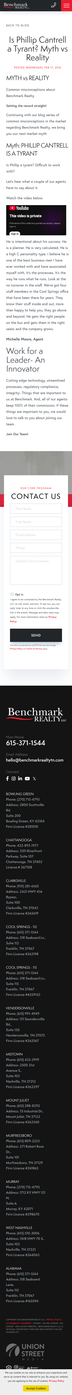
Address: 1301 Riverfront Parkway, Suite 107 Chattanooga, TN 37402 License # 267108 (24, 859)
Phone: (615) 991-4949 (22, 1013)
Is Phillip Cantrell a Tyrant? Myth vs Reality (37, 48)
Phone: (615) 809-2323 (23, 1141)
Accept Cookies (36, 1388)
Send (36, 635)
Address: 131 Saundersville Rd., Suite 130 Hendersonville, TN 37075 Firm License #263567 (25, 1030)
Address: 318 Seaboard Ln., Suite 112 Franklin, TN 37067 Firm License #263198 (26, 945)
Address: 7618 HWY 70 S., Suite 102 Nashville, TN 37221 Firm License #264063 (25, 1246)
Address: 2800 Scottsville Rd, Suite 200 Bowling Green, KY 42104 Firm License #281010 (25, 816)
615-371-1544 (25, 742)
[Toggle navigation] (66, 5)
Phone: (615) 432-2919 (22, 1059)
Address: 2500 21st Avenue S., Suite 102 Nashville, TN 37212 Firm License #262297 (22, 1076)
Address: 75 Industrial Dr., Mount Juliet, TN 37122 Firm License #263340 (25, 1116)
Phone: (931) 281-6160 (22, 886)
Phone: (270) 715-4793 (23, 799)
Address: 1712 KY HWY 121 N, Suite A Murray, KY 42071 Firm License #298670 (25, 1203)
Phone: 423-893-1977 (22, 845)
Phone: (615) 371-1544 (22, 932)
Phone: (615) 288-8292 (23, 1106)
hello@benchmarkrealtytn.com (34, 760)
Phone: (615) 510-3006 (22, 1233)
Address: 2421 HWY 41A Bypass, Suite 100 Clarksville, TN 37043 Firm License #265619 (24, 902)
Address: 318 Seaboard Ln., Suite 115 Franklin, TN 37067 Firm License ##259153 (26, 986)
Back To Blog (17, 25)
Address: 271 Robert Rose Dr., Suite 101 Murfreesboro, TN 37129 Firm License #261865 (25, 1157)
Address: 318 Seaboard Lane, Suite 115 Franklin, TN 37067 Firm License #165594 (23, 1290)
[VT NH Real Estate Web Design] (25, 1351)
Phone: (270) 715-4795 (23, 1187)
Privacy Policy (16, 648)
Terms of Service (34, 648)
